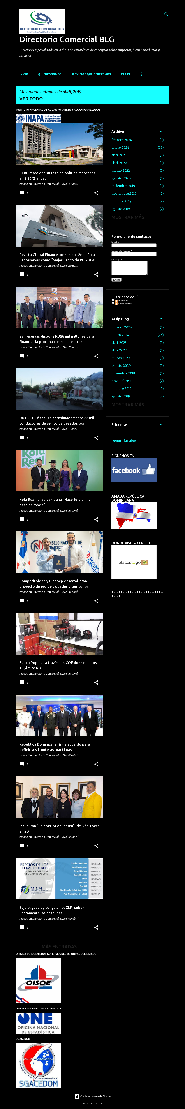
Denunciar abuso (125, 441)
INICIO (23, 74)
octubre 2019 (121, 201)
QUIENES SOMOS (49, 74)
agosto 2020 (121, 178)
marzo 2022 (120, 170)
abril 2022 (119, 163)
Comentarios (125, 303)
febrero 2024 (121, 140)
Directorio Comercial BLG (66, 39)
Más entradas (59, 946)
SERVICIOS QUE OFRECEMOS (91, 74)
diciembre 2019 (123, 186)
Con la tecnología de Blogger (95, 1096)
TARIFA (126, 74)
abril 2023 (119, 155)
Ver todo (31, 98)
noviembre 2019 (123, 193)
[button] (96, 193)
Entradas (123, 300)
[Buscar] (166, 14)
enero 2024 (120, 147)
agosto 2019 (120, 209)
